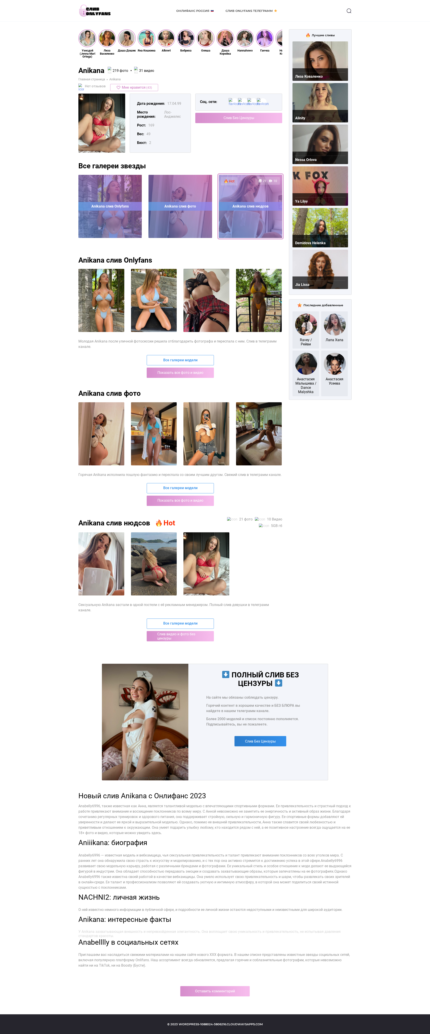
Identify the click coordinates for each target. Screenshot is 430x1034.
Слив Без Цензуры (239, 118)
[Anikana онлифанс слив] (206, 433)
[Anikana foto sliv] (206, 563)
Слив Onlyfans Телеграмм (249, 11)
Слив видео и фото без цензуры (176, 636)
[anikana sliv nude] (206, 300)
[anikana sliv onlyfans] (154, 300)
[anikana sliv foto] (101, 300)
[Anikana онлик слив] (154, 433)
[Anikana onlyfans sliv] (101, 563)
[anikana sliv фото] (259, 300)
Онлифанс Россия (192, 11)
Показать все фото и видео (180, 372)
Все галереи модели (180, 360)
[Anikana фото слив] (101, 433)
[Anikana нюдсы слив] (259, 433)
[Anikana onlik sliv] (154, 563)
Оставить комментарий (215, 991)
